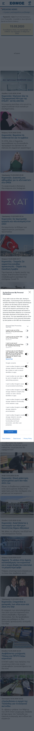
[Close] (30, 293)
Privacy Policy (28, 438)
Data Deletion (6, 438)
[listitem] (17, 326)
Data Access (17, 438)
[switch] (26, 331)
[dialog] (17, 365)
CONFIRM (10, 431)
